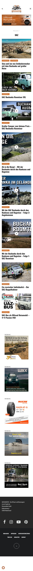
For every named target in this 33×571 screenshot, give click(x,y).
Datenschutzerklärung (24, 533)
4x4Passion (5, 94)
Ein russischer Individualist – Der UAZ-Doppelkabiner (15, 288)
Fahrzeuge (5, 60)
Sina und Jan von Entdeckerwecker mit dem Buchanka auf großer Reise (16, 66)
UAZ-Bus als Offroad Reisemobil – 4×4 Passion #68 (15, 316)
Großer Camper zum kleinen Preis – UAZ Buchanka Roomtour (16, 127)
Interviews (14, 60)
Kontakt (24, 537)
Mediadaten (6, 533)
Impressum (13, 533)
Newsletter (16, 537)
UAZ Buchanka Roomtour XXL (14, 97)
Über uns (10, 537)
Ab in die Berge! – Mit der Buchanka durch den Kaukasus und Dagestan (16, 169)
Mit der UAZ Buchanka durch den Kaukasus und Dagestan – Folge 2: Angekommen (16, 212)
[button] (3, 567)
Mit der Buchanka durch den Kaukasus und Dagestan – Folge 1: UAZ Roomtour (16, 256)
